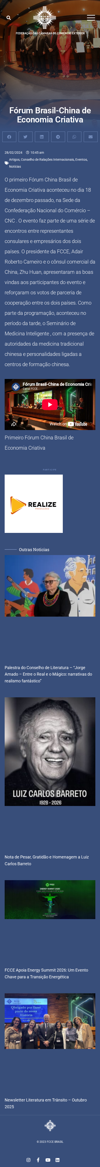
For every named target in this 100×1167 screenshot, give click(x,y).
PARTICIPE (50, 470)
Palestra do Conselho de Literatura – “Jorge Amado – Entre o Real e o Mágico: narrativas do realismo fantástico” (48, 674)
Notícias (15, 166)
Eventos (81, 159)
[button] (9, 18)
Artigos (14, 159)
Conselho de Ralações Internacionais (47, 159)
